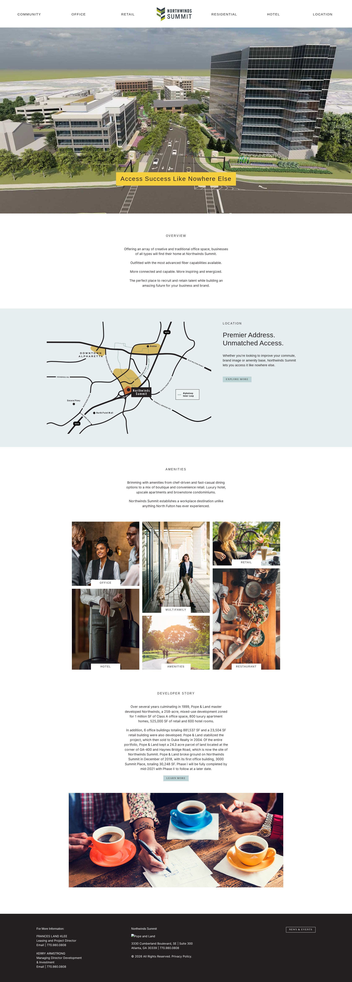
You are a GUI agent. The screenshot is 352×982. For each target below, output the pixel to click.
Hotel (273, 14)
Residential (224, 14)
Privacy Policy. (182, 956)
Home (174, 14)
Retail (128, 14)
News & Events (300, 929)
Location (323, 14)
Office (79, 14)
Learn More (176, 778)
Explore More (237, 379)
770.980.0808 (56, 945)
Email (40, 945)
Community (29, 14)
